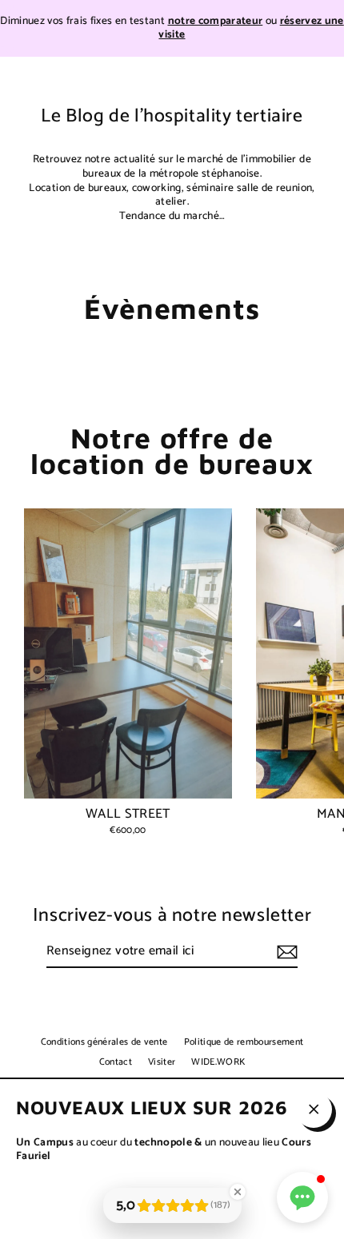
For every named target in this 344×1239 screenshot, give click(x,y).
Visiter (161, 1062)
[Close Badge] (238, 1192)
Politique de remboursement (244, 1042)
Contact (115, 1062)
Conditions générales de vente (104, 1042)
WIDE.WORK (218, 1062)
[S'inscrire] (285, 952)
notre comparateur (215, 21)
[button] (302, 1197)
